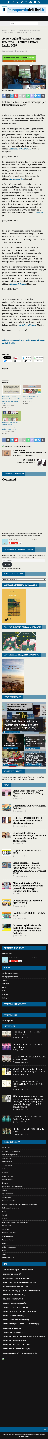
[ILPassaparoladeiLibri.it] (24, 14)
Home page (6, 1147)
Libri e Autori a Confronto (15, 1287)
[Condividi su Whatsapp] (28, 96)
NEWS (6, 785)
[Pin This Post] (16, 96)
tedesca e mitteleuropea (10, 1208)
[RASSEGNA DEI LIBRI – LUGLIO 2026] (6, 915)
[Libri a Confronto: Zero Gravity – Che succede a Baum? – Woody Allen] (6, 792)
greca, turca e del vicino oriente (12, 1186)
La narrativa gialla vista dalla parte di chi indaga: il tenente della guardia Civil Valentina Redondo (27, 929)
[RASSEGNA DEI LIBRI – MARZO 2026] (32, 390)
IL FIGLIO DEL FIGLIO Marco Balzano (13, 745)
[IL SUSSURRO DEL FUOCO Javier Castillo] (6, 1034)
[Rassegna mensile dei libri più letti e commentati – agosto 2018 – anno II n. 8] (11, 416)
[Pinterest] (30, 2)
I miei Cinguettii (7, 1021)
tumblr (4, 987)
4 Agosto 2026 (19, 856)
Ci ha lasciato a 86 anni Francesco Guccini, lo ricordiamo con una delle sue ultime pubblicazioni (29, 837)
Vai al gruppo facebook (10, 977)
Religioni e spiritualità (13, 1299)
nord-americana (7, 1194)
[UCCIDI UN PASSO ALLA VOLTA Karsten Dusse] (6, 1058)
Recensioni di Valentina (14, 1295)
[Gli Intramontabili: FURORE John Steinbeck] (6, 807)
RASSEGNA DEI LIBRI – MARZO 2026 (31, 397)
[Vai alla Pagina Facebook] (9, 2)
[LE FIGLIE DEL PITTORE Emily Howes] (6, 1131)
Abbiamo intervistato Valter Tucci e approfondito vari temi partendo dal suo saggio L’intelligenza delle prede (28, 887)
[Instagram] (22, 2)
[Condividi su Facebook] (4, 96)
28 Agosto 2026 (19, 1062)
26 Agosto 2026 (19, 1122)
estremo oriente (7, 1179)
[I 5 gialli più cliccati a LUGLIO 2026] (6, 852)
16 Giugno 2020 (32, 765)
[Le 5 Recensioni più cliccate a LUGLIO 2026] (6, 902)
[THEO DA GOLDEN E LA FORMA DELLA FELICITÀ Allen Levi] (6, 1083)
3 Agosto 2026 (19, 876)
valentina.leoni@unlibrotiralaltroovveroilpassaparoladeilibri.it (23, 342)
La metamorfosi (17, 179)
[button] (44, 18)
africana (5, 1172)
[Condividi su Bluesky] (39, 96)
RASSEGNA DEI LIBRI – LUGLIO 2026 (29, 914)
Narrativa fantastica (9, 1233)
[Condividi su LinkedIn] (12, 96)
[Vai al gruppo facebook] (13, 2)
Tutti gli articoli (7, 1165)
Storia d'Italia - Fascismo (14, 1341)
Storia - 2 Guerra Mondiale (15, 1307)
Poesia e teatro (7, 1236)
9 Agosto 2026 (19, 826)
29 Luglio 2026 (19, 936)
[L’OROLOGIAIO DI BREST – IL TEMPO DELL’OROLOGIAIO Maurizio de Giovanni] (6, 820)
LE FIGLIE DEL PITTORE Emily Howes (28, 1130)
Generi (4, 1215)
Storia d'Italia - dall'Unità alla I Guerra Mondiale (24, 1336)
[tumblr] (26, 2)
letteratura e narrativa (9, 1169)
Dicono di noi (6, 1158)
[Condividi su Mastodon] (32, 96)
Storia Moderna (30, 1353)
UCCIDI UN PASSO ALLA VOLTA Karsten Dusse (29, 1058)
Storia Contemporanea (14, 1332)
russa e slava (6, 1197)
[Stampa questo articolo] (24, 96)
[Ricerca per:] (24, 23)
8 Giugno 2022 (10, 765)
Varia (4, 1250)
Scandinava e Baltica (9, 1201)
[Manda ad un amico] (20, 96)
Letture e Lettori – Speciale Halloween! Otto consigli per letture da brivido (11, 399)
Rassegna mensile (31, 1291)
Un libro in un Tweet (9, 1247)
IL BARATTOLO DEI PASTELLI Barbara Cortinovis (28, 1117)
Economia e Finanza (12, 1274)
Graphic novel (6, 1226)
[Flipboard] (39, 2)
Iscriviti (7, 564)
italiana (4, 1190)
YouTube (5, 994)
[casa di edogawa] (24, 87)
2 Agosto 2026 (19, 894)
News (4, 1254)
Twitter (4, 980)
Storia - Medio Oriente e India (16, 1320)
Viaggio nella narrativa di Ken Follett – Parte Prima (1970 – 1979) (29, 1070)
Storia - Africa (10, 1311)
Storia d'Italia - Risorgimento (16, 1349)
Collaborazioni (7, 1162)
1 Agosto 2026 (19, 906)
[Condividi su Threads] (43, 96)
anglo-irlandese (7, 1176)
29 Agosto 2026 (19, 1037)
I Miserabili (38, 212)
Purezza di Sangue (18, 284)
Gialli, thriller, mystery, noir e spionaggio (15, 1222)
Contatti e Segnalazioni (10, 1154)
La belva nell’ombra (27, 325)
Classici (4, 1218)
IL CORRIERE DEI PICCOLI (10, 761)
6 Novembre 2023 (11, 732)
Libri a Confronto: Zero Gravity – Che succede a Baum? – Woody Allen (29, 793)
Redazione (20, 51)
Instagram (5, 984)
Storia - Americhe (28, 1311)
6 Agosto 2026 (19, 844)
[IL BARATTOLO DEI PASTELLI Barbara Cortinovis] (6, 1118)
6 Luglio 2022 (10, 748)
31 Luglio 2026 (19, 918)
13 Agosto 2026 (19, 811)
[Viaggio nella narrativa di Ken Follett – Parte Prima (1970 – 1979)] (6, 1071)
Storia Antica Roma (12, 1328)
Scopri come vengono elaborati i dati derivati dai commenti (22, 534)
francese (5, 1183)
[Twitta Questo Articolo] (8, 96)
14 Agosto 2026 (19, 799)
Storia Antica (10, 1324)
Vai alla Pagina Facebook (10, 973)
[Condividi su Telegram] (36, 96)
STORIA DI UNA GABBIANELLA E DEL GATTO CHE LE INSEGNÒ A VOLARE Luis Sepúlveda (34, 758)
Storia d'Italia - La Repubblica (16, 1345)
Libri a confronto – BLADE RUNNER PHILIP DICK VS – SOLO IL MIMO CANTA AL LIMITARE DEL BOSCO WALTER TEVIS (29, 868)
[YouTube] (35, 2)
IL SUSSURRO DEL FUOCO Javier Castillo (27, 1033)
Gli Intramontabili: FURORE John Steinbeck (29, 807)
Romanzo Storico (8, 1240)
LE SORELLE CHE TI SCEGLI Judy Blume (27, 1045)
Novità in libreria (11, 1291)
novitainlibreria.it (8, 1258)
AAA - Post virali (11, 1270)
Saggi (4, 1243)
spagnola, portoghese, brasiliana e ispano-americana (19, 1204)
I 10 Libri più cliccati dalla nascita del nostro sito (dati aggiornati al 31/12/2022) (21, 724)
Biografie (27, 1270)
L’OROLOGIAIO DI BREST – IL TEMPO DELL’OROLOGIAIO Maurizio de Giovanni (28, 821)
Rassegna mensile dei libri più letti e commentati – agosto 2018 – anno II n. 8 (10, 425)
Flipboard (5, 998)
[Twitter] (17, 2)
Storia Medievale (11, 1353)
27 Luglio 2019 (9, 51)
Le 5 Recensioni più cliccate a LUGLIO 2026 (27, 902)
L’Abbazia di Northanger (20, 148)
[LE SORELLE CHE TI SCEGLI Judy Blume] (6, 1046)
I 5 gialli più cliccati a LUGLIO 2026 (27, 851)
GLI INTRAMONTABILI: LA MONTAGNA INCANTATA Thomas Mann (35, 741)
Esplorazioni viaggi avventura (16, 1278)
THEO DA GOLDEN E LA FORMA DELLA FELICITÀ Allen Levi (28, 1084)
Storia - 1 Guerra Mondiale (14, 1303)
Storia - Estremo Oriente (14, 1316)
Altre (4, 1211)
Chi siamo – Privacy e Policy (11, 1151)
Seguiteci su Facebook (15, 1004)
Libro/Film (5, 1229)
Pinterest (5, 991)
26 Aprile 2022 (31, 748)
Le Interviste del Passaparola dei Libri (19, 1282)
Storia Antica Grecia (29, 1324)
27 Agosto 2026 (19, 1089)
